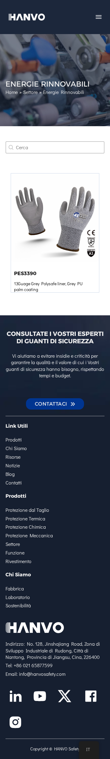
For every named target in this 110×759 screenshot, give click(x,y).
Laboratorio (18, 597)
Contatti (14, 482)
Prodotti (14, 439)
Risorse (13, 456)
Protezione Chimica (26, 527)
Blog (10, 474)
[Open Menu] (99, 17)
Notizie (13, 465)
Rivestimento (18, 561)
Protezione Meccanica (29, 535)
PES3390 (25, 273)
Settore (13, 544)
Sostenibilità (18, 605)
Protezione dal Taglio (27, 510)
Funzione (15, 552)
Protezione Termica (25, 518)
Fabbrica (15, 588)
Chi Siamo (16, 448)
